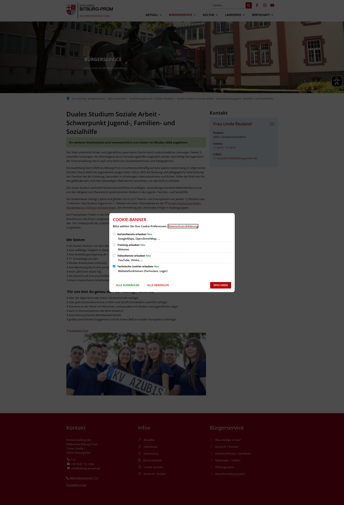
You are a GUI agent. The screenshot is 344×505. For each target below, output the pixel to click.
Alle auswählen (127, 285)
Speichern (220, 285)
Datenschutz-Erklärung (183, 226)
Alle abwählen (158, 285)
